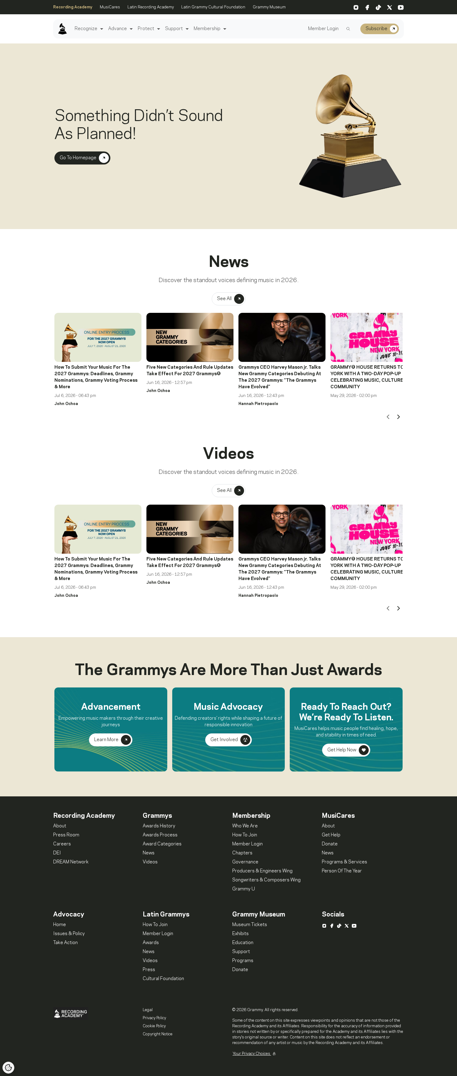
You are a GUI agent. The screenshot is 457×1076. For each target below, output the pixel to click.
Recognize (86, 29)
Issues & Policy (69, 934)
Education (242, 943)
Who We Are (245, 826)
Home (59, 925)
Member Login (323, 29)
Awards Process (160, 835)
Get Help (331, 835)
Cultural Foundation (163, 979)
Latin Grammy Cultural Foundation (213, 7)
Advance (117, 29)
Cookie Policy (154, 1026)
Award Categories (162, 844)
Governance (245, 862)
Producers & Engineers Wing (262, 871)
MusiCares (110, 7)
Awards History (159, 826)
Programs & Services (344, 862)
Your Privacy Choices (252, 1054)
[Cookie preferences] (8, 1068)
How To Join (244, 835)
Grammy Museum (269, 7)
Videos (150, 862)
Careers (62, 844)
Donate (330, 844)
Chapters (242, 853)
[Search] (348, 29)
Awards (151, 943)
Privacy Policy (154, 1018)
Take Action (65, 943)
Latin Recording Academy (150, 7)
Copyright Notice (158, 1034)
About (59, 826)
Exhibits (240, 934)
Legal (148, 1010)
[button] (101, 29)
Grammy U (243, 889)
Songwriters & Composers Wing (266, 880)
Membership (207, 29)
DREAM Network (71, 862)
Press (149, 970)
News (149, 853)
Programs (242, 961)
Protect (146, 29)
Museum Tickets (249, 925)
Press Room (66, 835)
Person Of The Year (342, 871)
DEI (57, 853)
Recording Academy (72, 7)
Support (174, 29)
